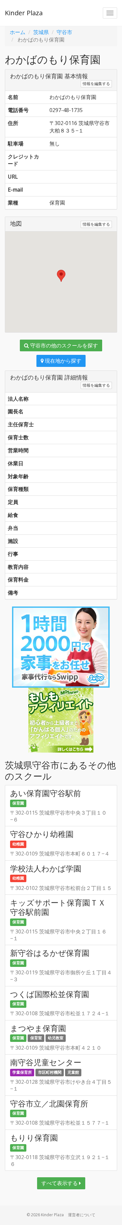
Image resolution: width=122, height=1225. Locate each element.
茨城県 (41, 32)
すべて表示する (60, 1183)
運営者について (81, 1215)
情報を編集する (96, 83)
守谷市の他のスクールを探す (63, 345)
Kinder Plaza (24, 12)
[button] (61, 275)
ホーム (17, 32)
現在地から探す (62, 360)
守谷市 (64, 32)
